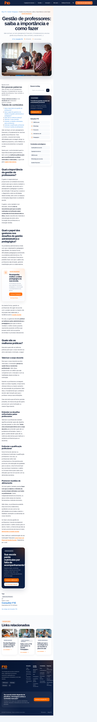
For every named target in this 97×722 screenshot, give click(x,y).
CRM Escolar (36, 122)
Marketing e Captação (28, 675)
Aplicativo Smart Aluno (35, 671)
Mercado (55, 2)
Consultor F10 (9, 603)
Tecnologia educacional (42, 681)
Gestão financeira (35, 162)
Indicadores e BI (37, 133)
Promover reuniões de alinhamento (14, 127)
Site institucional (49, 669)
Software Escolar (66, 2)
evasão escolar (16, 314)
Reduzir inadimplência (49, 679)
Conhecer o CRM (49, 676)
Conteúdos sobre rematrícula (35, 685)
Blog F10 (4, 12)
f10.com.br (43, 712)
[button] (35, 3)
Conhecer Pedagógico (15, 294)
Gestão (40, 2)
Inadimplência (42, 670)
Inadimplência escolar (36, 147)
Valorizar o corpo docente (12, 119)
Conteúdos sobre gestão (35, 680)
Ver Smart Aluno (14, 298)
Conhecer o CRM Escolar (11, 580)
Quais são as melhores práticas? (13, 117)
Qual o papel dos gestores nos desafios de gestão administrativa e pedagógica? (14, 113)
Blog (41, 668)
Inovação (47, 2)
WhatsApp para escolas (37, 158)
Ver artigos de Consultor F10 (9, 609)
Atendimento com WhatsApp (49, 684)
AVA (34, 674)
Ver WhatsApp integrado (11, 584)
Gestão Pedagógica (12, 12)
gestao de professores (8, 596)
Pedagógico (36, 137)
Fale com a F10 (49, 672)
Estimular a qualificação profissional (14, 125)
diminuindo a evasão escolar (10, 531)
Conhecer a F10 (35, 112)
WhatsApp (35, 126)
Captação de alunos (29, 2)
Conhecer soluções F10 (41, 699)
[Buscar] (47, 90)
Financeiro (35, 129)
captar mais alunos (10, 162)
